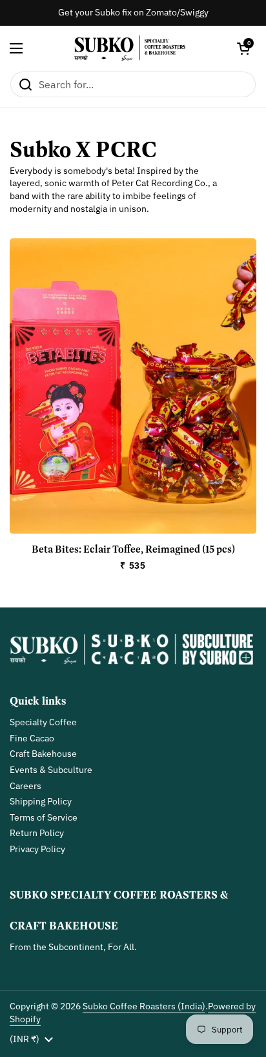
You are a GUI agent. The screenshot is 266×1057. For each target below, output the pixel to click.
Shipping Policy (41, 801)
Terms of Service (43, 817)
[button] (243, 48)
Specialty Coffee (43, 722)
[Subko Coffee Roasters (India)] (130, 48)
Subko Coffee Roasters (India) (144, 1006)
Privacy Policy (37, 849)
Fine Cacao (32, 738)
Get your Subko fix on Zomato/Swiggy (133, 12)
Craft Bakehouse (43, 753)
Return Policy (37, 833)
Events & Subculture (51, 770)
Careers (25, 786)
